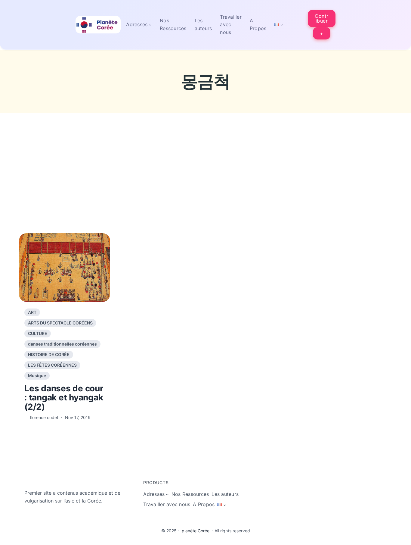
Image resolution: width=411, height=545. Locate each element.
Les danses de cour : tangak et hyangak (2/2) (63, 398)
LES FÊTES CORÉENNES (52, 365)
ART (32, 312)
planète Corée (195, 530)
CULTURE (37, 333)
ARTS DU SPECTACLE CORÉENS (60, 322)
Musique (37, 375)
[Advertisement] (205, 185)
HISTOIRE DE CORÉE (49, 354)
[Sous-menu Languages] (281, 24)
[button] (321, 18)
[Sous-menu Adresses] (150, 24)
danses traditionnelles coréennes (62, 343)
